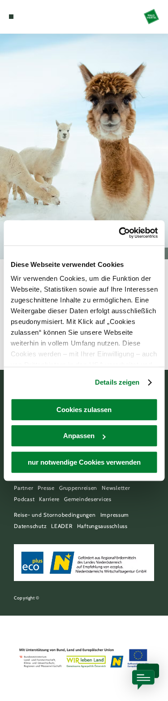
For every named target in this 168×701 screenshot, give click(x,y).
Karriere (49, 499)
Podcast (24, 499)
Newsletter (116, 487)
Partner (23, 487)
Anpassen (79, 435)
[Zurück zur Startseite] (151, 16)
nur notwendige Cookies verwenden (84, 462)
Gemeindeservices (88, 499)
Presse (46, 487)
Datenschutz (30, 526)
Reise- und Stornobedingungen (54, 514)
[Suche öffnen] (38, 16)
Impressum (114, 514)
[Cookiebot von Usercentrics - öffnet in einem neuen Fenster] (120, 233)
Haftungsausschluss (102, 526)
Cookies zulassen (84, 409)
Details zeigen (117, 382)
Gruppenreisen (78, 487)
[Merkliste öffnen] (31, 16)
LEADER (61, 526)
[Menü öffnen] (11, 16)
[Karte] (24, 16)
